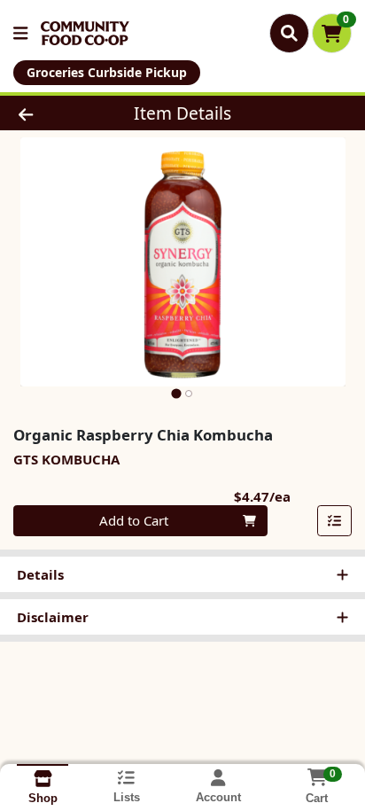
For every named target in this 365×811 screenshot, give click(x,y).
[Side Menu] (20, 33)
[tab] (176, 393)
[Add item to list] (335, 521)
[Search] (289, 32)
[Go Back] (55, 113)
